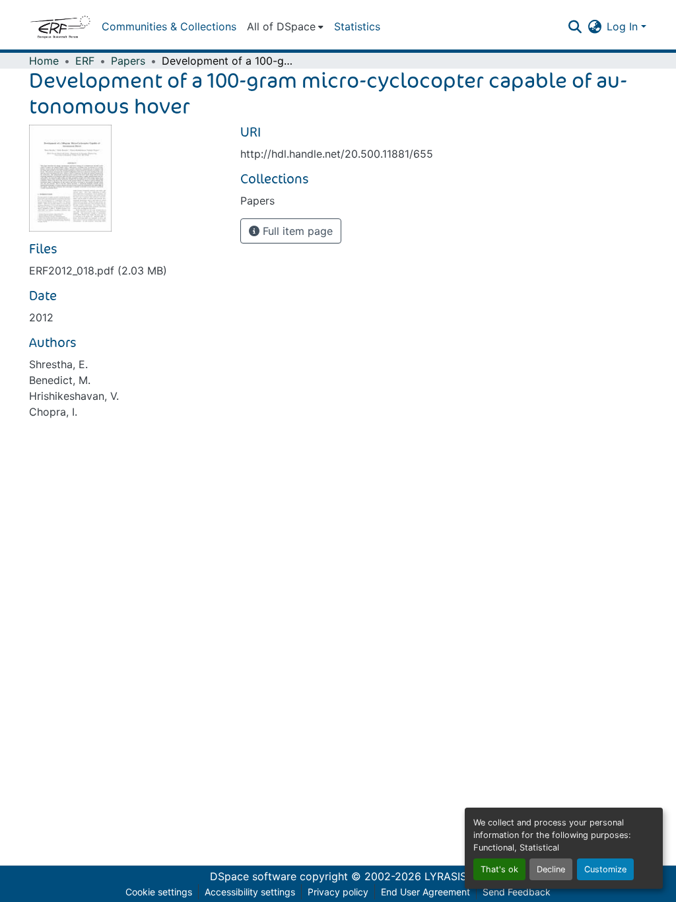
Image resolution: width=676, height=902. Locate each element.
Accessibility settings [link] (250, 891)
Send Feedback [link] (517, 891)
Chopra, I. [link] (53, 411)
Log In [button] (624, 26)
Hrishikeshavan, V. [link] (74, 396)
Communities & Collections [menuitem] (169, 26)
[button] (60, 26)
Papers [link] (128, 60)
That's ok (499, 869)
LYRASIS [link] (445, 876)
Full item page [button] (296, 231)
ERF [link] (84, 60)
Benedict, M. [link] (59, 380)
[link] (126, 270)
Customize (605, 869)
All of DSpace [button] (281, 26)
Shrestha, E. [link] (58, 364)
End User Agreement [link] (425, 891)
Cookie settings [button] (158, 891)
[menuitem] (285, 26)
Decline (551, 869)
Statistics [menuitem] (357, 26)
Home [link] (44, 60)
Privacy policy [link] (338, 891)
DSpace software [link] (253, 876)
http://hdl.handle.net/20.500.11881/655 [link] (336, 153)
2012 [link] (41, 317)
